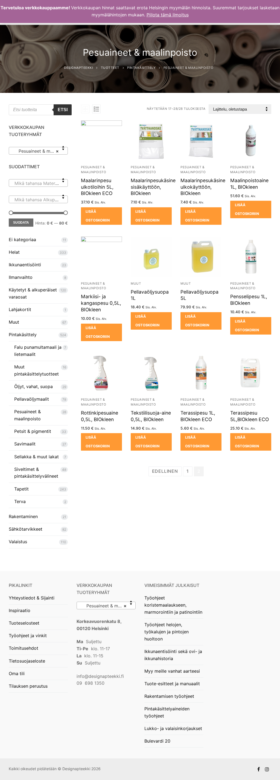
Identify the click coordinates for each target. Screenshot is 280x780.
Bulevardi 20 (157, 741)
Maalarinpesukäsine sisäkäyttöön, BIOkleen (153, 187)
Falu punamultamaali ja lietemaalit (38, 350)
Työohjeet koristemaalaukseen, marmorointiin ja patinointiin (173, 605)
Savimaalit (25, 444)
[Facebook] (259, 769)
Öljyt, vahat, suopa (33, 386)
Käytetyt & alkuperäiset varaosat (33, 293)
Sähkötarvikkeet (25, 529)
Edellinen (165, 471)
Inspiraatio (19, 610)
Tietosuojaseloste (27, 661)
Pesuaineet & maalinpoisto (27, 415)
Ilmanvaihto (21, 277)
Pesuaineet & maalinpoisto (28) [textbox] (39, 151)
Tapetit (21, 489)
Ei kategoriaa (22, 239)
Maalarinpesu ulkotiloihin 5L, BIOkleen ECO (97, 187)
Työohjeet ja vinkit (28, 635)
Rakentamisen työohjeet (169, 696)
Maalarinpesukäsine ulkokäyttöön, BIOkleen (202, 187)
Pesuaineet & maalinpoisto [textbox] (107, 605)
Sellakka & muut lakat (36, 456)
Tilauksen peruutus (28, 686)
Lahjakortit (20, 309)
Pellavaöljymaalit (31, 399)
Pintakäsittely (23, 334)
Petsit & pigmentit (32, 431)
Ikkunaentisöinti (25, 264)
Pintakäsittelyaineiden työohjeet (166, 712)
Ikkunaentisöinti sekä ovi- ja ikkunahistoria (173, 655)
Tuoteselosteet (24, 623)
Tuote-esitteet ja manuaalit (172, 683)
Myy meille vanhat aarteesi (172, 671)
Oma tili (17, 673)
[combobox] (38, 151)
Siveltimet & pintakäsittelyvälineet (36, 472)
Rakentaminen (23, 516)
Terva (20, 501)
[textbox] (38, 185)
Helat (14, 252)
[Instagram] (267, 769)
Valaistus (18, 541)
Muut (136, 283)
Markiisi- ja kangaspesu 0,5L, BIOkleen (101, 303)
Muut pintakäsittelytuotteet (36, 370)
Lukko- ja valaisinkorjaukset (173, 728)
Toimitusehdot (23, 648)
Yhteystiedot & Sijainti (31, 598)
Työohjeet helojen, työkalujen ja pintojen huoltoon (166, 632)
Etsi (63, 109)
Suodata (21, 222)
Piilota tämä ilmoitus (168, 14)
